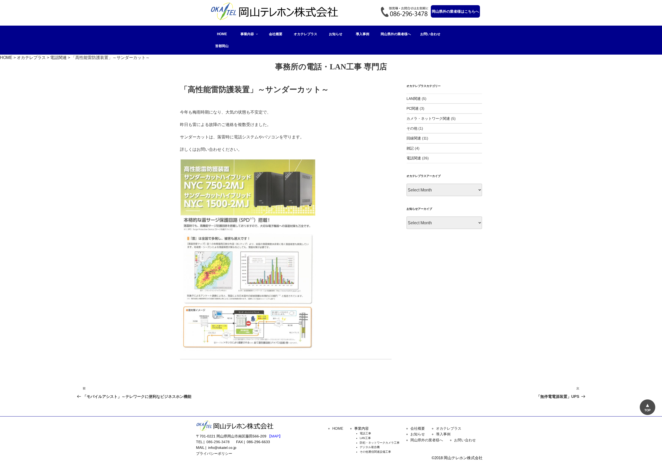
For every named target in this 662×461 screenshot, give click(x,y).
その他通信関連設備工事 (375, 451)
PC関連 (413, 108)
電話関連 (414, 158)
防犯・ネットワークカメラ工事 (380, 442)
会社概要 (275, 34)
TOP (647, 410)
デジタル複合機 (370, 447)
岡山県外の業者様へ (396, 34)
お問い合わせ (430, 34)
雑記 (410, 148)
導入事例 (362, 34)
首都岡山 (222, 46)
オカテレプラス (305, 34)
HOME (222, 34)
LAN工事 (365, 438)
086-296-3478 (218, 442)
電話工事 (365, 433)
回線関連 (414, 138)
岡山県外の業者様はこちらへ (455, 11)
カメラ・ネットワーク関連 (428, 118)
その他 (412, 128)
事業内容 (247, 34)
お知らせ (335, 34)
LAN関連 (414, 98)
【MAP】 (274, 436)
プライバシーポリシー (214, 453)
